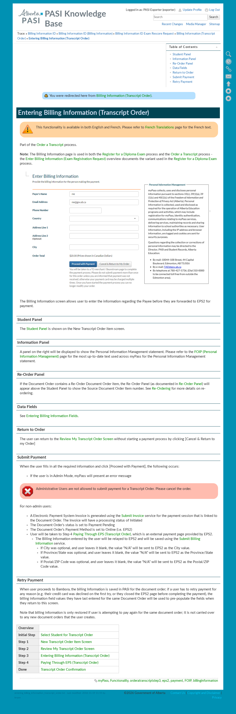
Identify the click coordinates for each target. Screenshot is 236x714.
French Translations (159, 127)
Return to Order (183, 72)
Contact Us (178, 693)
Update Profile (192, 10)
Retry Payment (182, 81)
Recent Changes (172, 24)
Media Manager (196, 24)
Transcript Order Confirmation (63, 669)
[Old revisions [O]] (228, 61)
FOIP (188, 680)
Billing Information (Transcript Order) (123, 96)
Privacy (217, 697)
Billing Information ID (42, 33)
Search (213, 17)
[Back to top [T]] (228, 83)
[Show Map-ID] (228, 98)
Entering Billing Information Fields (52, 416)
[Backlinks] (228, 69)
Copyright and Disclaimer (203, 693)
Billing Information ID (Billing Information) (85, 33)
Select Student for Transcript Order (67, 635)
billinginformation (205, 680)
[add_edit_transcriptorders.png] (119, 232)
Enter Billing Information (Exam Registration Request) (66, 159)
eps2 (165, 680)
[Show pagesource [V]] (228, 54)
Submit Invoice (132, 516)
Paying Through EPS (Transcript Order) (102, 534)
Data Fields (180, 68)
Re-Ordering (161, 388)
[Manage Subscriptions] (228, 76)
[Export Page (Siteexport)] (228, 91)
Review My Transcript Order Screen (86, 439)
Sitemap (214, 24)
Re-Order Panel (183, 63)
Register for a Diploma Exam (123, 154)
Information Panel (184, 59)
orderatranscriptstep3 (145, 680)
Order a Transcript (50, 145)
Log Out (214, 10)
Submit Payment (183, 77)
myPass (103, 680)
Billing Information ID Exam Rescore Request (144, 33)
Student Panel (182, 54)
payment (177, 680)
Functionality (119, 680)
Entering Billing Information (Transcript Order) (59, 38)
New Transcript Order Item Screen (66, 642)
